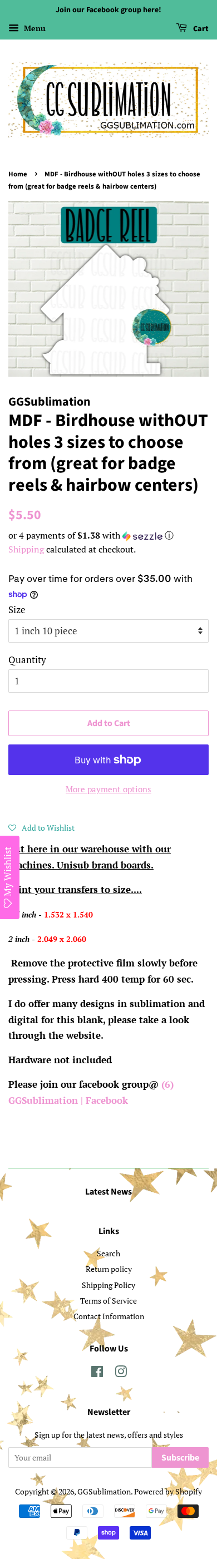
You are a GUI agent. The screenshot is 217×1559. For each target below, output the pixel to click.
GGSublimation (104, 1491)
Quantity (27, 659)
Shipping (26, 549)
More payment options (108, 789)
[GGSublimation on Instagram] (121, 1373)
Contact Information (108, 1316)
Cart (200, 28)
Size (17, 609)
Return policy (109, 1269)
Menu (34, 28)
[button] (108, 535)
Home (17, 174)
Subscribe (180, 1458)
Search (108, 1253)
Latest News (108, 1192)
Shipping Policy (108, 1285)
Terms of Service (108, 1300)
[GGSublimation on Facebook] (97, 1373)
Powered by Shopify (168, 1491)
